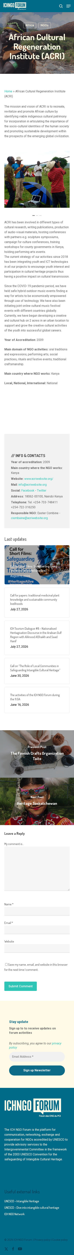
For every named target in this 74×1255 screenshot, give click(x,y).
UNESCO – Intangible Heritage (21, 1201)
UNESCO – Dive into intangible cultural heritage (31, 1207)
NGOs (45, 25)
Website (9, 941)
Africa (29, 25)
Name (8, 904)
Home (8, 91)
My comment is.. (14, 844)
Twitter (41, 490)
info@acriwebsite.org (32, 484)
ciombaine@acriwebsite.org (29, 518)
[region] (36, 179)
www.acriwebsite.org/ (38, 479)
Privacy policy (42, 1239)
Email (8, 923)
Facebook (27, 490)
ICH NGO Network (14, 1214)
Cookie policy (60, 1239)
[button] (68, 6)
